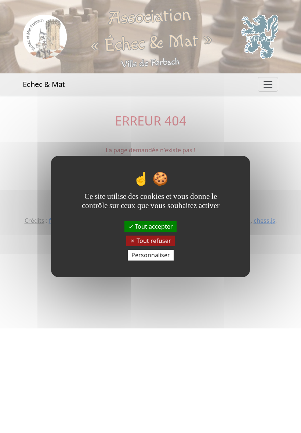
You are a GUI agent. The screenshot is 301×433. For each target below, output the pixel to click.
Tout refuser (153, 241)
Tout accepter (153, 226)
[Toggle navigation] (268, 84)
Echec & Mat (44, 84)
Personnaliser (150, 255)
